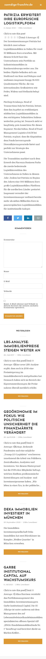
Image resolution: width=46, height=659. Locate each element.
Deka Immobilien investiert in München (20, 514)
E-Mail (7, 281)
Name (6, 271)
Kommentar (9, 240)
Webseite (8, 291)
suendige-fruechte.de (18, 4)
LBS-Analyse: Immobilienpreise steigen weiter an (22, 346)
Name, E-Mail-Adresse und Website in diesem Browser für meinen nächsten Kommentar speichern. (21, 305)
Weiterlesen (23, 396)
